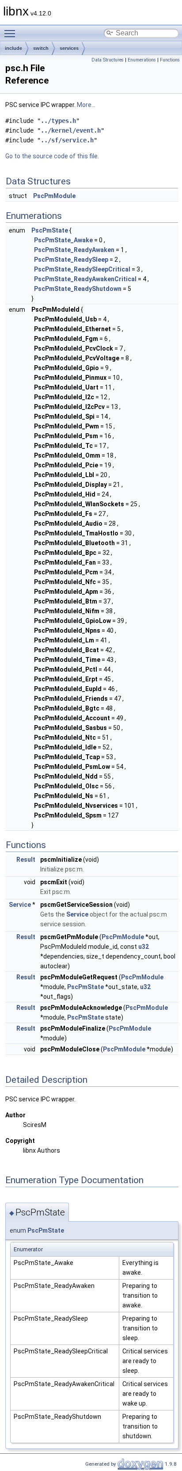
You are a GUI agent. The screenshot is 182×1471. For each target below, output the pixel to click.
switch (41, 48)
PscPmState (49, 230)
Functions (170, 60)
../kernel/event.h (71, 130)
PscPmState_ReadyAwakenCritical (85, 279)
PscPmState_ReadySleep (71, 259)
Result (25, 859)
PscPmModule (54, 195)
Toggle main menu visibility (11, 33)
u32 (143, 946)
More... (86, 104)
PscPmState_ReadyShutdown (77, 288)
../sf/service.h (67, 140)
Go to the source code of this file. (52, 156)
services (69, 48)
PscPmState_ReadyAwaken (74, 249)
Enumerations (142, 60)
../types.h (58, 120)
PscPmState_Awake (63, 240)
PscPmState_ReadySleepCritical (82, 269)
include (13, 48)
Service (20, 904)
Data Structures (107, 60)
